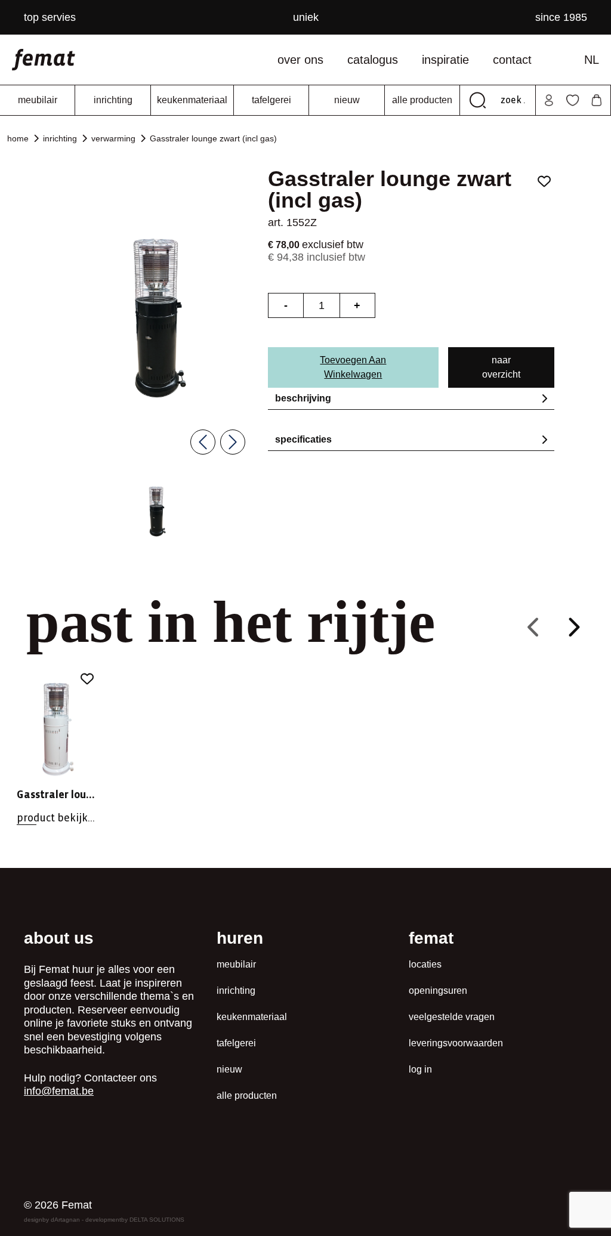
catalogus (372, 59)
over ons (300, 59)
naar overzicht (501, 367)
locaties (425, 964)
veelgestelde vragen (452, 1017)
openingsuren (438, 990)
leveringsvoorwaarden (456, 1043)
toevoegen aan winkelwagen (353, 367)
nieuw (347, 100)
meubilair (37, 100)
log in (420, 1069)
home (18, 138)
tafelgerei (271, 100)
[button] (156, 511)
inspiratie (445, 59)
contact (512, 59)
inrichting (113, 100)
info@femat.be (59, 1091)
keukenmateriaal (192, 100)
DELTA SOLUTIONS (156, 1219)
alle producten (422, 100)
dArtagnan (65, 1219)
